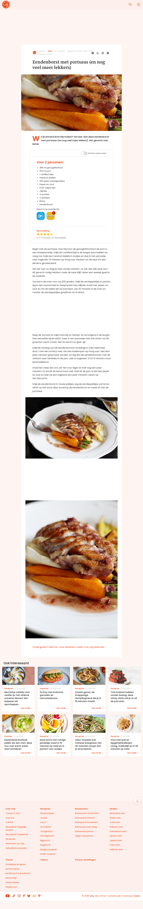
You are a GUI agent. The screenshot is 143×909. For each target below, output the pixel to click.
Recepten (45, 808)
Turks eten (115, 822)
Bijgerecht (45, 840)
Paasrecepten (12, 882)
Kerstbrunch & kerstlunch (18, 873)
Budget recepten (48, 849)
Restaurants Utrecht (85, 817)
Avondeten (45, 827)
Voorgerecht (46, 831)
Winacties (10, 839)
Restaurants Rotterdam (86, 822)
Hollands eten (116, 849)
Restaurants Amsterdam (87, 813)
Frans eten (115, 844)
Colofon (9, 822)
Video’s (44, 859)
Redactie (41, 51)
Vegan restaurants (84, 835)
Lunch (43, 822)
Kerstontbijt (11, 878)
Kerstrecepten (47, 813)
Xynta (137, 896)
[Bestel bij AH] (41, 216)
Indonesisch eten (118, 831)
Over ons (10, 817)
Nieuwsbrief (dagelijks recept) (16, 828)
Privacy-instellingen (85, 859)
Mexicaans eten (117, 813)
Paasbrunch (11, 887)
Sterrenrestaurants (84, 831)
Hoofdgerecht (47, 835)
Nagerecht (45, 844)
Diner (50, 51)
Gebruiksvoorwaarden (16, 848)
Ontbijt (43, 817)
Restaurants (81, 808)
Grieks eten (115, 817)
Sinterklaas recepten (16, 864)
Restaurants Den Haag (86, 827)
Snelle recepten (48, 854)
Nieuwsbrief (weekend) (17, 834)
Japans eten (116, 840)
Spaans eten (116, 835)
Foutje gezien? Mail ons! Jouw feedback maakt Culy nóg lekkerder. (68, 647)
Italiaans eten (116, 827)
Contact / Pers (13, 813)
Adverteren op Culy (15, 843)
